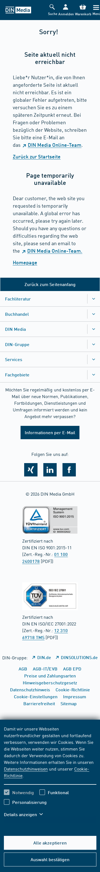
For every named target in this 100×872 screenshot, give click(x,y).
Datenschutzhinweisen (26, 769)
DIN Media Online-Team (54, 145)
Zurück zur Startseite (37, 156)
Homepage (25, 262)
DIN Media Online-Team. (54, 251)
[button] (65, 10)
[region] (50, 775)
